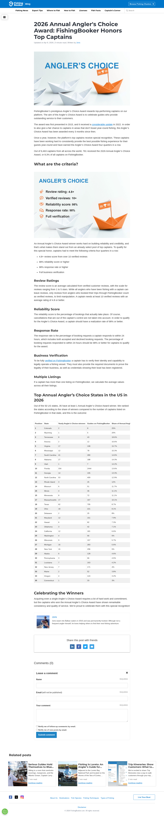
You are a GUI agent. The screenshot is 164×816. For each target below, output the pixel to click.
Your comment (43, 705)
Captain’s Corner (112, 10)
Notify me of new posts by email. (52, 730)
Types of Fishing (107, 798)
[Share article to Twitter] (85, 646)
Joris (78, 43)
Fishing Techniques (91, 798)
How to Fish (69, 10)
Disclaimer (82, 807)
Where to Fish (53, 10)
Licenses (83, 10)
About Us (54, 798)
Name (39, 679)
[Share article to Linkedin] (72, 646)
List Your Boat (144, 797)
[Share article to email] (92, 646)
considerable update (102, 124)
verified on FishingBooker (58, 360)
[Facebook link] (10, 797)
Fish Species (76, 798)
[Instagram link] (22, 797)
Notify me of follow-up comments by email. (57, 726)
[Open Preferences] (5, 811)
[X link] (16, 797)
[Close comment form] (127, 672)
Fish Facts (96, 10)
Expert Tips (37, 10)
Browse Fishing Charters (140, 4)
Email (39, 692)
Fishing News (22, 10)
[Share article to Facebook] (78, 646)
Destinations (64, 798)
